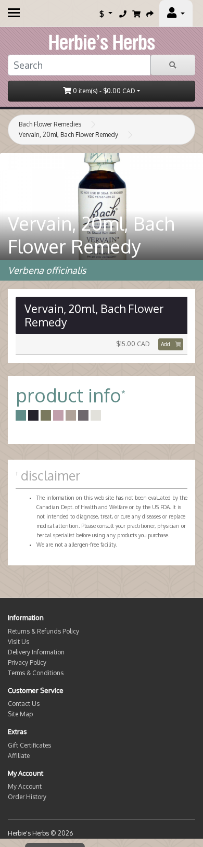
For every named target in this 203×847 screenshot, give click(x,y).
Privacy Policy (27, 662)
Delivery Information (36, 652)
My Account (25, 786)
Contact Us (24, 703)
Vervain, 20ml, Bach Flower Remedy (68, 134)
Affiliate (19, 756)
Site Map (20, 714)
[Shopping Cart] (136, 13)
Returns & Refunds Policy (43, 631)
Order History (27, 797)
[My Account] (176, 13)
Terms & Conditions (36, 673)
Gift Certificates (29, 745)
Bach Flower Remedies (50, 124)
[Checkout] (150, 13)
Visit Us (18, 642)
